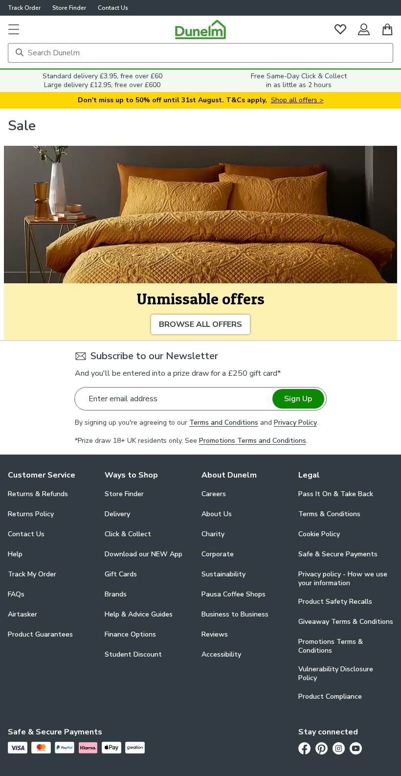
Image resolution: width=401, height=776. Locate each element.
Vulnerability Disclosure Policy (335, 674)
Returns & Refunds (38, 494)
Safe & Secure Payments (338, 554)
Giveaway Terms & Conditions (345, 621)
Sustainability (223, 574)
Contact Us (113, 8)
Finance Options (130, 634)
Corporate (217, 554)
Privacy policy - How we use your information (342, 579)
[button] (14, 29)
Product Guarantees (40, 634)
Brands (116, 594)
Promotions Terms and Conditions (252, 440)
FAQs (16, 594)
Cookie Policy (319, 534)
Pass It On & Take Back (335, 494)
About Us (216, 514)
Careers (213, 494)
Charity (212, 534)
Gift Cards (121, 574)
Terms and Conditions (223, 422)
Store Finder (69, 8)
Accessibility (221, 654)
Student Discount (133, 654)
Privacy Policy (295, 422)
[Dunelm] (200, 29)
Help (15, 554)
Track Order (24, 8)
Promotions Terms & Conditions (330, 646)
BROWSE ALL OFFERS (200, 324)
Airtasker (22, 614)
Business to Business (234, 614)
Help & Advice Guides (139, 614)
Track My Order (32, 574)
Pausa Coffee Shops (233, 594)
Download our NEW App (143, 554)
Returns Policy (31, 514)
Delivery (117, 514)
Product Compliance (330, 696)
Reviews (214, 634)
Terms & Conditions (329, 514)
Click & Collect (128, 534)
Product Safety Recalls (335, 601)
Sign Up (298, 398)
